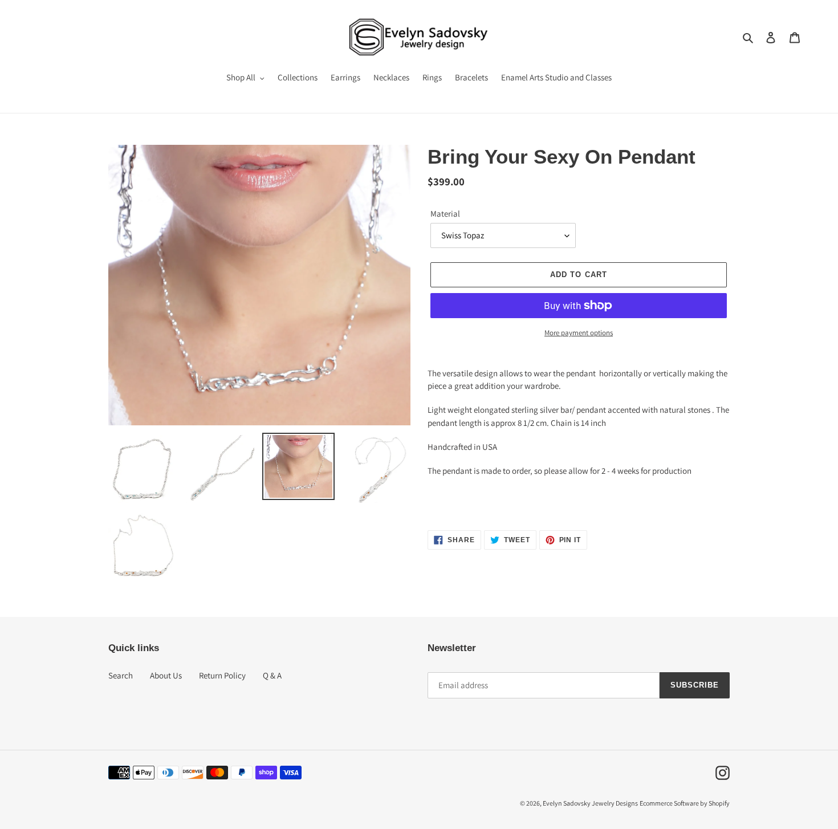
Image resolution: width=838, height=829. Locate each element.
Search (120, 675)
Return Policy (222, 675)
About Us (166, 675)
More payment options (578, 333)
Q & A (272, 675)
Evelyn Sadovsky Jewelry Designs (590, 803)
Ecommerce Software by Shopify (685, 803)
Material (445, 213)
